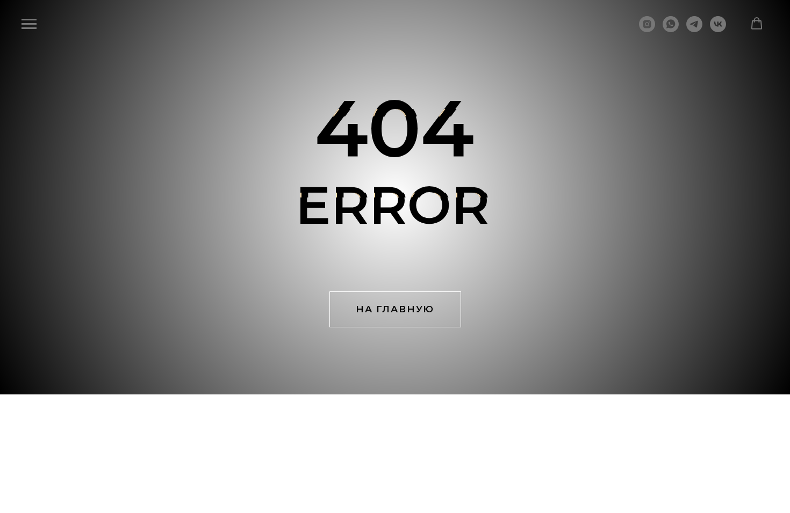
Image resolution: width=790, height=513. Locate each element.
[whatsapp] (671, 29)
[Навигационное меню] (29, 24)
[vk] (718, 29)
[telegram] (694, 29)
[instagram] (647, 29)
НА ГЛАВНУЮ (395, 308)
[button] (756, 23)
